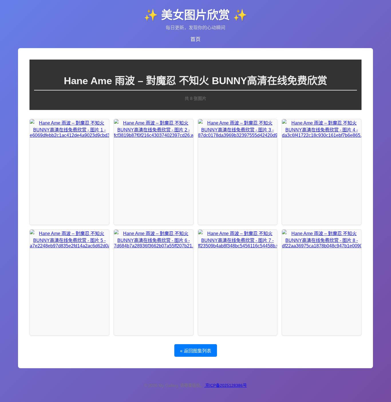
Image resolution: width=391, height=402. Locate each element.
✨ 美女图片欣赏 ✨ (195, 15)
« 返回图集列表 (195, 350)
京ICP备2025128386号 (226, 385)
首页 (195, 39)
